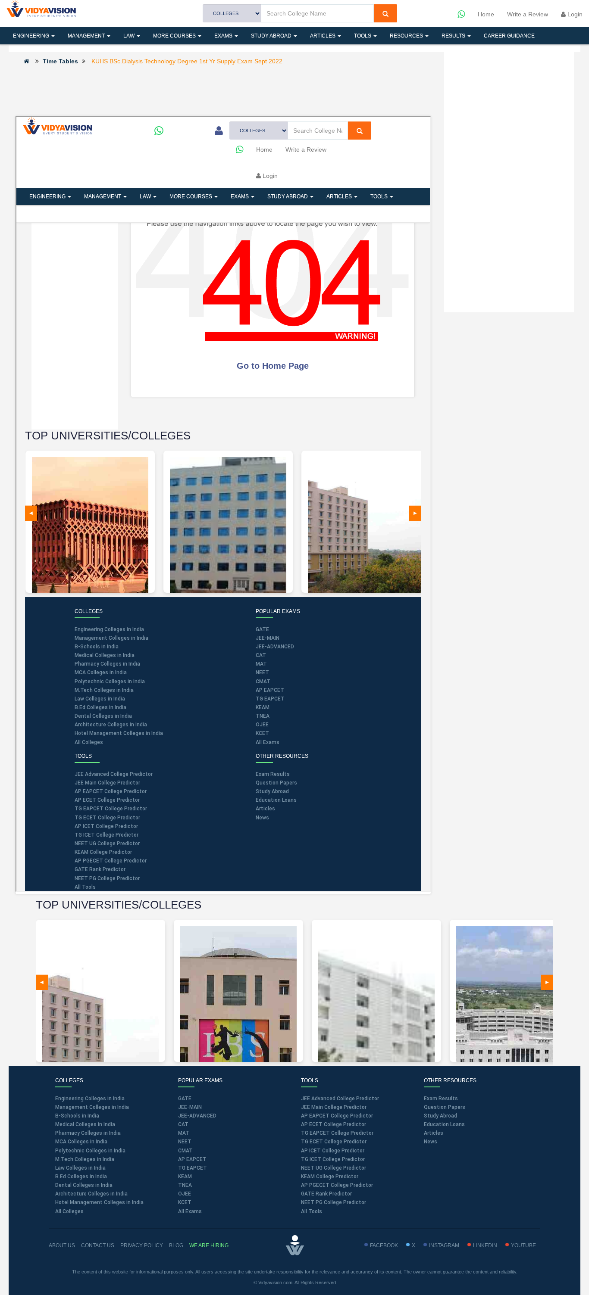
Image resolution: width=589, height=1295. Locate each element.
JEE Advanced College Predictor (340, 1099)
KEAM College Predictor (329, 1177)
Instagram (444, 1245)
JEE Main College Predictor (334, 1107)
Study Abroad (272, 36)
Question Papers (444, 1107)
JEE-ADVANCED (197, 1116)
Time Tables (60, 61)
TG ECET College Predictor (334, 1142)
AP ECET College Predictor (333, 1124)
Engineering (31, 36)
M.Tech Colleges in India (84, 1159)
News (430, 1142)
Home (486, 14)
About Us (62, 1245)
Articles (323, 36)
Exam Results (441, 1099)
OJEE (184, 1194)
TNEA (185, 1185)
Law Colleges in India (80, 1168)
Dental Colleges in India (84, 1185)
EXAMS (224, 36)
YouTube (523, 1245)
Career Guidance (509, 36)
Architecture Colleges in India (91, 1194)
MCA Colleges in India (81, 1142)
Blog (176, 1245)
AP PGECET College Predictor (337, 1185)
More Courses (175, 36)
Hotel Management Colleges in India (99, 1202)
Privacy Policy (141, 1245)
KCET (184, 1202)
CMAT (185, 1151)
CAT (183, 1124)
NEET (184, 1142)
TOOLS (363, 36)
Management (87, 36)
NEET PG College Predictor (333, 1202)
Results (454, 36)
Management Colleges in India (92, 1107)
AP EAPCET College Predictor (337, 1116)
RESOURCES (407, 36)
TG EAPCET (192, 1168)
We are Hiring (209, 1245)
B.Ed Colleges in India (81, 1177)
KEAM (185, 1177)
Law (129, 36)
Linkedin (485, 1245)
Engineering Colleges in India (90, 1099)
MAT (183, 1133)
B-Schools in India (77, 1116)
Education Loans (444, 1124)
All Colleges (69, 1211)
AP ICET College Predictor (332, 1151)
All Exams (190, 1211)
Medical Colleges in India (85, 1124)
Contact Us (97, 1245)
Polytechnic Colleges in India (90, 1151)
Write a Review (527, 14)
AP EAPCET (192, 1159)
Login (574, 14)
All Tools (311, 1211)
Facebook (384, 1245)
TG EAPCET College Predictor (337, 1133)
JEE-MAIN (190, 1107)
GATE (184, 1099)
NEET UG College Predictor (333, 1168)
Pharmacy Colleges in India (88, 1133)
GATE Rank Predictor (326, 1194)
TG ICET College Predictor (333, 1159)
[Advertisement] (223, 90)
